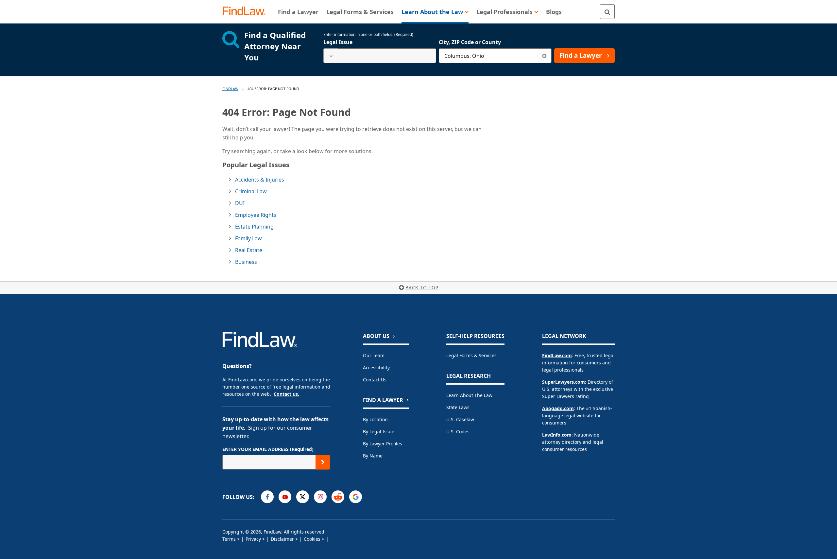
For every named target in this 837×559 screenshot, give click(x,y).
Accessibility (376, 367)
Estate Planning (254, 226)
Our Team (373, 355)
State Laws (458, 407)
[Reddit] (338, 496)
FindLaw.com (557, 355)
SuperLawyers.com (563, 382)
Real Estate (248, 250)
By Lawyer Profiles (382, 443)
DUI (240, 203)
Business (246, 261)
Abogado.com (558, 408)
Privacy (253, 539)
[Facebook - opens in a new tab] (267, 496)
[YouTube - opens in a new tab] (285, 496)
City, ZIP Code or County (470, 42)
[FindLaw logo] (247, 11)
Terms (229, 539)
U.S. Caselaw (460, 419)
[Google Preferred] (355, 496)
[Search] (607, 11)
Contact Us (374, 379)
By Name (373, 456)
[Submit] (323, 462)
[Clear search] (544, 55)
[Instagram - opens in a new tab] (320, 496)
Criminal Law (251, 191)
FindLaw (230, 88)
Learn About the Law (469, 395)
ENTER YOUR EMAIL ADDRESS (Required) (268, 449)
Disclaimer (282, 539)
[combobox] (379, 55)
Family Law (248, 238)
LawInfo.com (557, 435)
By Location (375, 419)
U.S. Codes (458, 431)
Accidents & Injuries (259, 179)
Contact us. (286, 394)
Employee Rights (255, 214)
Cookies (312, 539)
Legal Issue (337, 42)
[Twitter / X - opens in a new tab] (302, 496)
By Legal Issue (378, 431)
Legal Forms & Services (471, 355)
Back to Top (421, 287)
